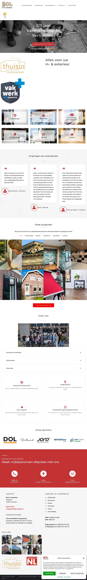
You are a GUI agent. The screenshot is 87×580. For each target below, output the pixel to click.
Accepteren (49, 573)
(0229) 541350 (14, 482)
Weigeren (63, 573)
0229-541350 (10, 507)
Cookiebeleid (60, 577)
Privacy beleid (67, 577)
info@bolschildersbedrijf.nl (72, 482)
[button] (83, 558)
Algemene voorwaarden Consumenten (28, 576)
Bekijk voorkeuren (77, 573)
